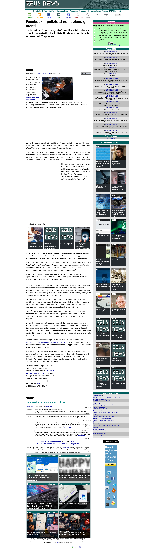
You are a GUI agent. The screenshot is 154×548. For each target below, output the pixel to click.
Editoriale (40, 11)
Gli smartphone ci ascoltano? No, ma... (67, 244)
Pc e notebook (97, 395)
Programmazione (98, 411)
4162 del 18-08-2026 (111, 68)
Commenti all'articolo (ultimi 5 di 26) (45, 402)
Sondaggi (91, 11)
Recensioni (48, 11)
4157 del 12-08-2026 (111, 90)
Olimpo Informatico (110, 393)
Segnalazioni (83, 11)
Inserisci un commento (46, 444)
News (111, 11)
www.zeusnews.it (43, 73)
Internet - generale (99, 407)
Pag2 (119, 11)
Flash (115, 11)
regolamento (66, 447)
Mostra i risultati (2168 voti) (111, 45)
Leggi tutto (48, 406)
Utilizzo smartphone (99, 435)
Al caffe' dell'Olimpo (99, 399)
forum (57, 542)
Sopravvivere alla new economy (103, 424)
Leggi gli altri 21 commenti (50, 441)
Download (105, 11)
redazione (65, 541)
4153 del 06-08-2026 (111, 112)
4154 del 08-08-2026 (111, 108)
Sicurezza (60, 11)
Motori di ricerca (98, 429)
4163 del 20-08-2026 (111, 63)
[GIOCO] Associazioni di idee (102, 401)
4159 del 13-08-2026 (111, 84)
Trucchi (66, 11)
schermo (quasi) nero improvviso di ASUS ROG (107, 397)
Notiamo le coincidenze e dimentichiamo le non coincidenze (50, 246)
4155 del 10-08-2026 (111, 102)
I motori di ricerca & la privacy (102, 431)
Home (35, 11)
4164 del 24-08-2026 (111, 57)
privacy (79, 539)
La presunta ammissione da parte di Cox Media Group (35, 245)
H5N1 (30, 422)
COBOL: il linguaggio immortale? (103, 405)
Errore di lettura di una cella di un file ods (105, 412)
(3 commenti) (85, 512)
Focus (54, 11)
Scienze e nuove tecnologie (102, 418)
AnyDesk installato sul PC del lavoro (104, 416)
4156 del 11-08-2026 (112, 96)
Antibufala (97, 11)
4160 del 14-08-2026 (111, 78)
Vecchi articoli (111, 138)
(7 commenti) (85, 456)
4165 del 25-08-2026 (111, 51)
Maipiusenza (73, 11)
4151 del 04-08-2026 (111, 124)
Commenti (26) (85, 73)
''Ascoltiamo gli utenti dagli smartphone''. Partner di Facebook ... (82, 247)
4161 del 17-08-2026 (111, 74)
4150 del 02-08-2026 (111, 130)
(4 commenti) (53, 512)
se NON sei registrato (70, 444)
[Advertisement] (41, 54)
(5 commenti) (53, 484)
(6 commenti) (53, 456)
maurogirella (29, 406)
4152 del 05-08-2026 (111, 118)
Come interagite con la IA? (101, 408)
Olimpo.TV (96, 403)
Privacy (95, 415)
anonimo (43, 381)
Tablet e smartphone (99, 433)
